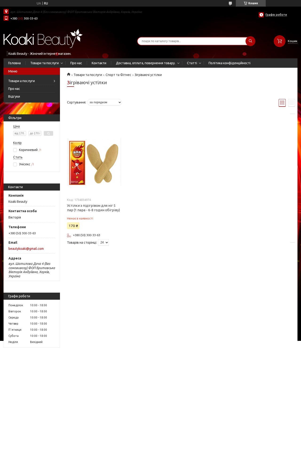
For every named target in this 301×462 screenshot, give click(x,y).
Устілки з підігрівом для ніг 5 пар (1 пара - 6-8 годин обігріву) (93, 207)
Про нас (76, 63)
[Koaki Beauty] (43, 38)
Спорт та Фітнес (118, 75)
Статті (192, 63)
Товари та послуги (44, 63)
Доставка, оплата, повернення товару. (145, 63)
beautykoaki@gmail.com (26, 249)
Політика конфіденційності (229, 63)
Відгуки (14, 96)
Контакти (99, 63)
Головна (14, 63)
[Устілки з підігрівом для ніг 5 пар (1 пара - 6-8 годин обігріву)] (94, 162)
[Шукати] (250, 41)
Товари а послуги (21, 81)
